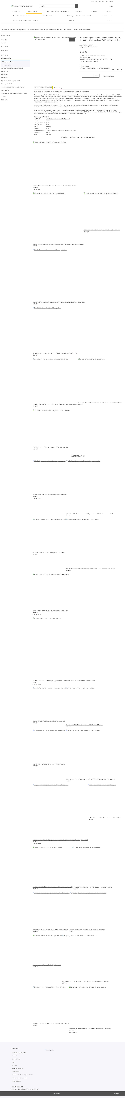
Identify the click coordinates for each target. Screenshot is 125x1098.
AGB (13, 1062)
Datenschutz (15, 1071)
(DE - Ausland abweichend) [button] (101, 68)
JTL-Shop (122, 1093)
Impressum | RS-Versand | (19, 1078)
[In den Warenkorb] (35, 35)
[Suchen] (76, 6)
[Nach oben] (0, 1097)
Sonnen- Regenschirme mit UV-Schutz (12, 68)
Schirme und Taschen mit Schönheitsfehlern (14, 93)
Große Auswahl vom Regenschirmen (22, 1075)
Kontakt (101, 1)
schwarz (48, 121)
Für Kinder (4, 77)
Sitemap (14, 1065)
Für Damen (4, 71)
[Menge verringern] (81, 76)
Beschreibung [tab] (58, 88)
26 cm (47, 123)
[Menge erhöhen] (95, 79)
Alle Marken (4, 55)
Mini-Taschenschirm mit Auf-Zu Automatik (58, 119)
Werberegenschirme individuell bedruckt (13, 87)
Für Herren (4, 74)
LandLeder (4, 99)
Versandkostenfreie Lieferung (96, 56)
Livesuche (15, 1056)
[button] (103, 6)
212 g (47, 128)
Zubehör (3, 96)
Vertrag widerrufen (17, 1086)
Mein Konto (109, 1)
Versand (36, 1089)
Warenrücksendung (17, 1068)
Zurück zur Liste (5, 29)
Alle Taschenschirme (91, 47)
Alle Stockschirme (7, 65)
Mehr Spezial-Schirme (7, 84)
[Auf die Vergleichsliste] (70, 39)
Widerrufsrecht (16, 1081)
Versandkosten (16, 1059)
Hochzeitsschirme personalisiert (10, 81)
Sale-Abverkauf (5, 90)
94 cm (47, 125)
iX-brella (48, 126)
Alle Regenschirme (6, 58)
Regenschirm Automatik (19, 1053)
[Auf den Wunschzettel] (73, 39)
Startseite (94, 1)
